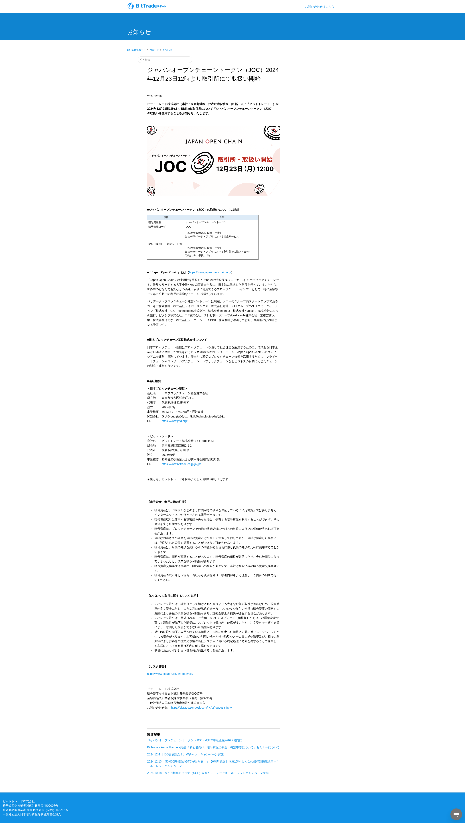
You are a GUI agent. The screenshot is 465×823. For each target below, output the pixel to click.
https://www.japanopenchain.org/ (210, 272)
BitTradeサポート (136, 50)
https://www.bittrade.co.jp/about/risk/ (170, 673)
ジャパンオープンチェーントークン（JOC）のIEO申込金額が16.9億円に (194, 740)
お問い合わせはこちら (319, 6)
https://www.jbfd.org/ (174, 420)
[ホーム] (147, 8)
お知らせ (154, 50)
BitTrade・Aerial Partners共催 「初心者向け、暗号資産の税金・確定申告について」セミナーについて (213, 747)
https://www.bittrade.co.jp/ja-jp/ (181, 464)
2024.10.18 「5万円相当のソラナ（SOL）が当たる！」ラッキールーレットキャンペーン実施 (208, 772)
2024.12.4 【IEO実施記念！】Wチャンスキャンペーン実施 (185, 754)
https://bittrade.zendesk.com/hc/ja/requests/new (201, 707)
